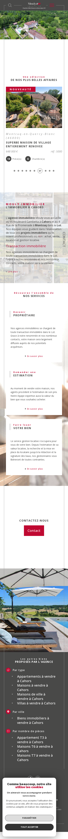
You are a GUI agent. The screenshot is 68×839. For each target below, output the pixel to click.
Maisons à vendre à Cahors (32, 687)
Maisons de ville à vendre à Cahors (31, 696)
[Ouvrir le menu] (52, 5)
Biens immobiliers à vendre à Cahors (33, 720)
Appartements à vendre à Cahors (36, 678)
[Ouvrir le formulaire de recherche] (10, 5)
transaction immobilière (28, 255)
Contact (64, 239)
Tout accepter (29, 826)
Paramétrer (29, 817)
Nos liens (57, 809)
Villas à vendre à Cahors (36, 703)
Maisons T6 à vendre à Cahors (35, 748)
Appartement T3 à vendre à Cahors (32, 739)
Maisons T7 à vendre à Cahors (35, 757)
